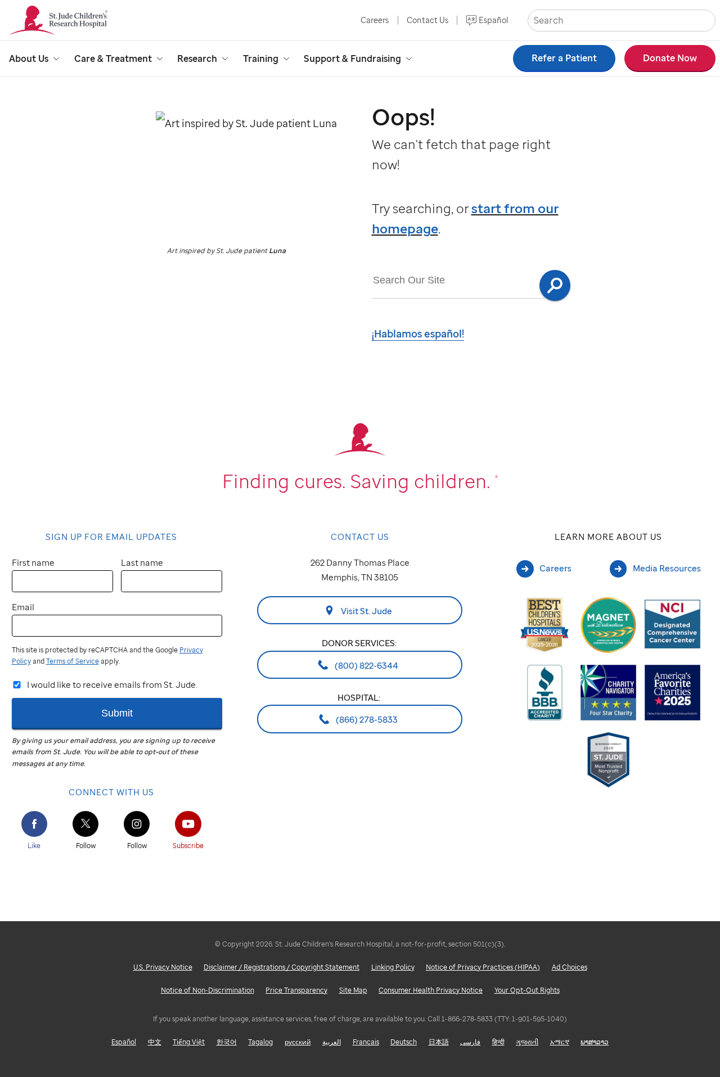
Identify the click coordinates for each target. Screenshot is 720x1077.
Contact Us (427, 20)
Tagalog (260, 1042)
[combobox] (459, 281)
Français (366, 1042)
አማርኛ (559, 1042)
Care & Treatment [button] (113, 58)
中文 (154, 1042)
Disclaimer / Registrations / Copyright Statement (281, 967)
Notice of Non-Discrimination (207, 990)
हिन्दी (498, 1042)
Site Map (353, 990)
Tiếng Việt (189, 1042)
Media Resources (667, 568)
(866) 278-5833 (366, 719)
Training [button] (260, 58)
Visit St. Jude (365, 610)
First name (33, 562)
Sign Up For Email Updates (111, 536)
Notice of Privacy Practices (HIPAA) (483, 967)
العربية (331, 1042)
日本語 (439, 1042)
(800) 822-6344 (365, 664)
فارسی (470, 1042)
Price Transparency (296, 990)
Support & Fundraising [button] (352, 58)
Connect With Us (111, 791)
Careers (375, 20)
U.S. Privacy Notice (162, 967)
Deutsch (403, 1042)
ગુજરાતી (527, 1042)
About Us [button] (28, 58)
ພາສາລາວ (594, 1042)
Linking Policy (393, 967)
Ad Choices (569, 967)
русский (298, 1042)
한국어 (227, 1042)
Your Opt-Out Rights (527, 990)
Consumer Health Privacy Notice (431, 990)
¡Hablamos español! (418, 333)
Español (493, 20)
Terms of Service (72, 661)
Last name (142, 562)
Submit (117, 713)
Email (23, 606)
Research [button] (197, 58)
